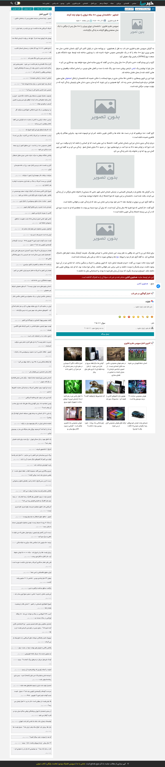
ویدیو (62, 3)
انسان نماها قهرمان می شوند (137, 363)
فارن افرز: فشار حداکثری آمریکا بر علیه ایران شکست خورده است (31, 562)
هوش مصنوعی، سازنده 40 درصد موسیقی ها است (137, 397)
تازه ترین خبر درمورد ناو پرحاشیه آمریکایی (38, 397)
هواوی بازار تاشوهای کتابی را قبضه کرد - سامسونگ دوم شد (116, 397)
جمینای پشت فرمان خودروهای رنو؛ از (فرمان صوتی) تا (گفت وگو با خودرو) (137, 426)
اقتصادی (126, 3)
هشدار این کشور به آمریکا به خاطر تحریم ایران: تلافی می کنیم (32, 270)
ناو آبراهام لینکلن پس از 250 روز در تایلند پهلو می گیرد (34, 362)
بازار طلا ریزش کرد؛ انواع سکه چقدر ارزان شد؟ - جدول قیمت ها (32, 727)
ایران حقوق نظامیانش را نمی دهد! (41, 572)
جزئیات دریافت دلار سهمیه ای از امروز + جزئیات (36, 175)
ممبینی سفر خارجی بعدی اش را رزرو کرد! (38, 90)
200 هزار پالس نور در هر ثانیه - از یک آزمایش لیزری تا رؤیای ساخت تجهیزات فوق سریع (73, 399)
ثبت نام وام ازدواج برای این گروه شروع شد (38, 130)
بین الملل (94, 3)
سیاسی (134, 3)
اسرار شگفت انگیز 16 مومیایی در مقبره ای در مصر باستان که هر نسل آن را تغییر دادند (72, 366)
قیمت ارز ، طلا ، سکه (42, 9)
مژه (117, 256)
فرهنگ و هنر (104, 3)
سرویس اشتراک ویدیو (67, 763)
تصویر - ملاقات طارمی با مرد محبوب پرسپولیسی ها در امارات (32, 352)
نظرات (147, 301)
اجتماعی (85, 3)
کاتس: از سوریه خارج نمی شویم (41, 213)
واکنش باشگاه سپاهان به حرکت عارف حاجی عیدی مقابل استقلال (31, 155)
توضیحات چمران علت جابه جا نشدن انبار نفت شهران (35, 721)
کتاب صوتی (40, 763)
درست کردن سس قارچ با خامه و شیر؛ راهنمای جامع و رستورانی (32, 481)
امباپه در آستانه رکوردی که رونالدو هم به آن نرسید (36, 669)
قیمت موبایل (27, 9)
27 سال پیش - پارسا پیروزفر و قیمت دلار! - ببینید (36, 743)
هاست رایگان (52, 763)
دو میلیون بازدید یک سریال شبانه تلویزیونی (38, 654)
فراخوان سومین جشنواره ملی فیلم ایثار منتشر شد (36, 229)
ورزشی (119, 3)
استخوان (68, 78)
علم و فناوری (76, 3)
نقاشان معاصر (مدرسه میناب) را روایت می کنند (37, 491)
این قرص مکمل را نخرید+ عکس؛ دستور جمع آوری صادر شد (33, 594)
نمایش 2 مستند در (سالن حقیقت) (41, 78)
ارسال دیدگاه (105, 334)
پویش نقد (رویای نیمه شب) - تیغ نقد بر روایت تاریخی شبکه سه (31, 38)
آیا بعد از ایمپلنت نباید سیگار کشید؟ (40, 737)
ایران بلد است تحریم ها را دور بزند (40, 235)
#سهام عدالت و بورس (142, 9)
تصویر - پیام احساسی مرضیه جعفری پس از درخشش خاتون (33, 18)
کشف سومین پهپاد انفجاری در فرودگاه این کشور (36, 320)
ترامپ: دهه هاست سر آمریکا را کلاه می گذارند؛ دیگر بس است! (32, 135)
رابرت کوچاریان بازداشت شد (42, 465)
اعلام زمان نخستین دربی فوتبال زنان (40, 372)
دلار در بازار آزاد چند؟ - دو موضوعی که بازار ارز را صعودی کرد (32, 749)
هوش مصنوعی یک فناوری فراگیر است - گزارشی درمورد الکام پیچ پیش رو (73, 426)
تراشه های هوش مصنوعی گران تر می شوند (116, 424)
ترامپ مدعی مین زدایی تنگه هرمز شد (39, 58)
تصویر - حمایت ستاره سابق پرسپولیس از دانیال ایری (35, 201)
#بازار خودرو (129, 9)
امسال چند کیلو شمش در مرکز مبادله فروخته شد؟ (36, 84)
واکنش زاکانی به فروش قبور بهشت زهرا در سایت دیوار (34, 648)
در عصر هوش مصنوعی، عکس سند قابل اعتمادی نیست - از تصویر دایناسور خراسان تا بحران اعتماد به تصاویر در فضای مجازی (116, 369)
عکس (68, 3)
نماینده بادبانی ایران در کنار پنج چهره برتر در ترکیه (36, 423)
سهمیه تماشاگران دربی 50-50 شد (41, 280)
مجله (112, 3)
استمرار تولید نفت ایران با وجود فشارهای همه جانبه (35, 685)
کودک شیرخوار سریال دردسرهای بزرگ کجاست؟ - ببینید (34, 659)
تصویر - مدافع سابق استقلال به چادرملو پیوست (37, 517)
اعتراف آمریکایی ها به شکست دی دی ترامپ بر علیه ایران (33, 28)
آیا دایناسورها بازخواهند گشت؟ (94, 396)
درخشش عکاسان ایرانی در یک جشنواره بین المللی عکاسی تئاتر (32, 296)
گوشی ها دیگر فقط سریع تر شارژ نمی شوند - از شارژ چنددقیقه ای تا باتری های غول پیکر (94, 367)
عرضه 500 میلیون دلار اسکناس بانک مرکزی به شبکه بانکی (34, 542)
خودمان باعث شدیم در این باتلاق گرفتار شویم (37, 207)
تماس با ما (46, 3)
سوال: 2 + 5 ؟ (100, 323)
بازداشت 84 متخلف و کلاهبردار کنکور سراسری (37, 264)
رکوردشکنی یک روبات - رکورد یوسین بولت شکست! (94, 424)
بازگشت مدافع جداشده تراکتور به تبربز (40, 588)
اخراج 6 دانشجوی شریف (43, 449)
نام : (152, 323)
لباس (133, 68)
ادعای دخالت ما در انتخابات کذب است (39, 336)
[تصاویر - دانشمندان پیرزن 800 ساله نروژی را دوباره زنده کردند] (105, 109)
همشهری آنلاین (142, 283)
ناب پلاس (55, 3)
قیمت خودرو (16, 9)
